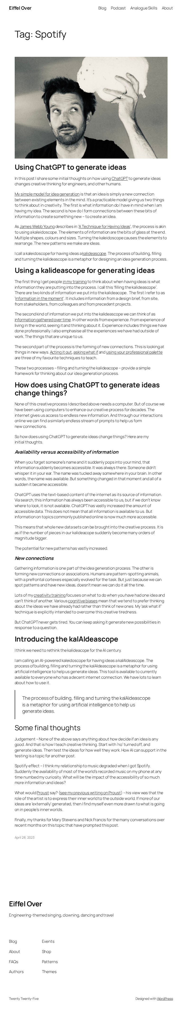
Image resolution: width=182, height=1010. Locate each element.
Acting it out (61, 352)
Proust (43, 792)
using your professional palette (134, 352)
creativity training (49, 595)
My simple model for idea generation (47, 194)
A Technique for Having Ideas (104, 226)
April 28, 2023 (25, 837)
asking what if (85, 352)
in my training (75, 281)
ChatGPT (120, 178)
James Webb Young (37, 226)
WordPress (165, 998)
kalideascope (94, 253)
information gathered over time (43, 319)
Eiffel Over (20, 8)
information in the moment (39, 298)
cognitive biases (82, 600)
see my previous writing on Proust (90, 792)
